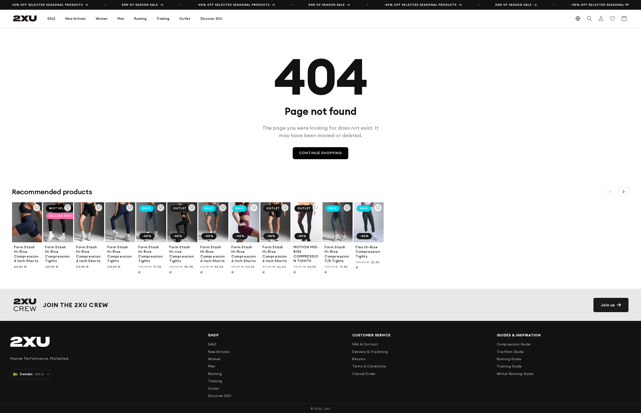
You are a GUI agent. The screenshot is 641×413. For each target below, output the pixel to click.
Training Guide (509, 366)
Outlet (185, 19)
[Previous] (610, 191)
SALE (51, 19)
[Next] (623, 191)
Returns (359, 359)
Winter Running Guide (515, 374)
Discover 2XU (211, 19)
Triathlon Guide (510, 352)
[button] (51, 19)
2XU (327, 408)
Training (162, 19)
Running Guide (509, 359)
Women (101, 19)
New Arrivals (75, 19)
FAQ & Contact (365, 344)
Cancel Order (364, 374)
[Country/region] (577, 18)
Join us (608, 305)
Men (120, 19)
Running (140, 19)
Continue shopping (320, 153)
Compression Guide (514, 344)
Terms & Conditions (369, 366)
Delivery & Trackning (370, 352)
